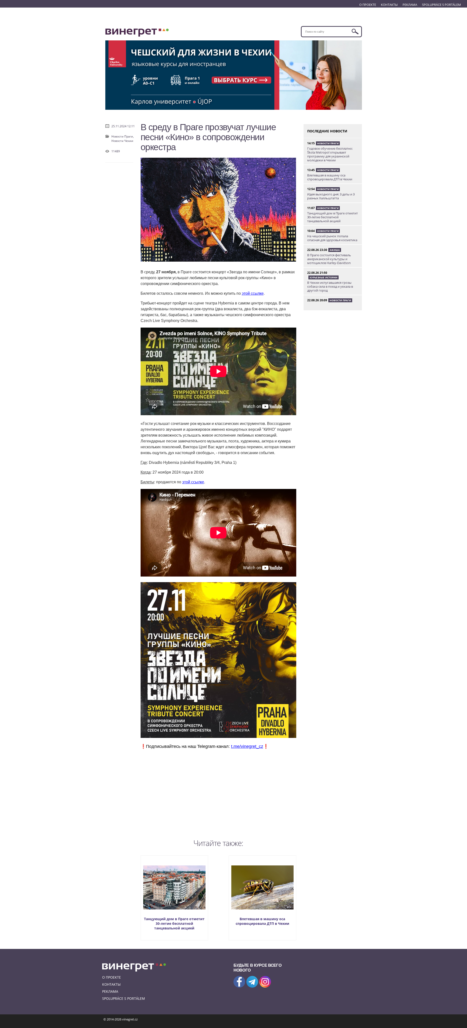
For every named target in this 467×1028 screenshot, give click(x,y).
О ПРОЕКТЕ (367, 4)
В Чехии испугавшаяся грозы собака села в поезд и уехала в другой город (330, 286)
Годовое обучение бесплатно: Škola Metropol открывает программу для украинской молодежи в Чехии (330, 154)
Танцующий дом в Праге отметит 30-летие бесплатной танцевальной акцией (174, 923)
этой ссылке (253, 293)
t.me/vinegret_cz (247, 746)
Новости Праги (328, 143)
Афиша (335, 250)
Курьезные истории (323, 277)
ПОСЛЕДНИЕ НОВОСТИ (327, 131)
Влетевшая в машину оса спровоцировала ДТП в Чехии (262, 921)
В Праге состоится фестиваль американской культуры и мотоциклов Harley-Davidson (329, 259)
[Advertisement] (218, 793)
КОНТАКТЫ (389, 4)
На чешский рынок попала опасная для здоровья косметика (332, 238)
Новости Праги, (122, 136)
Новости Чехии (122, 141)
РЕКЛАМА (410, 4)
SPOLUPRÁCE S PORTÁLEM (441, 4)
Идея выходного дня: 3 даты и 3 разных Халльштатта (331, 196)
